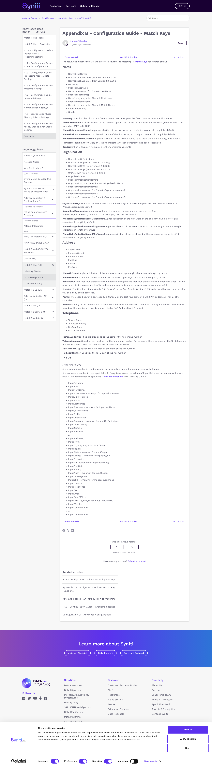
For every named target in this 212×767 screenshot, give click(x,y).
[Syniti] (36, 683)
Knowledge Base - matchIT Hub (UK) (74, 18)
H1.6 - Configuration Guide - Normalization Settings (39, 106)
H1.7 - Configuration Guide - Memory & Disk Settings (38, 116)
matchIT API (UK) (32, 305)
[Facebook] (63, 530)
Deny (188, 748)
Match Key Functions (112, 376)
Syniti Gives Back (161, 704)
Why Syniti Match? (33, 168)
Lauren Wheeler (78, 41)
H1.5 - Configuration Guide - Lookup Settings (39, 96)
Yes (117, 547)
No (132, 547)
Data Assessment (74, 685)
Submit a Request (90, 6)
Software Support (30, 18)
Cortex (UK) (30, 258)
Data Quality (71, 702)
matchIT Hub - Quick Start (38, 44)
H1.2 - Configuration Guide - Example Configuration (39, 65)
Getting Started (33, 271)
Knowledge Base (34, 277)
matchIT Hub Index (34, 37)
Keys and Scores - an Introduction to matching (89, 598)
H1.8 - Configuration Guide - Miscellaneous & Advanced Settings (39, 126)
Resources (55, 6)
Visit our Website (77, 653)
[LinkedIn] (72, 530)
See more (29, 136)
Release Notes (31, 162)
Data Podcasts (116, 713)
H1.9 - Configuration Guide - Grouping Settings (88, 606)
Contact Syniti (160, 713)
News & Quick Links (34, 155)
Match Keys (141, 61)
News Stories (115, 699)
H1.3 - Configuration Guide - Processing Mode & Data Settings (39, 75)
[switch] (83, 761)
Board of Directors (162, 699)
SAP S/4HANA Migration (77, 707)
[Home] (34, 6)
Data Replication (73, 712)
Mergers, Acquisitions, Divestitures (76, 696)
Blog (110, 690)
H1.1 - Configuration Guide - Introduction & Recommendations (38, 53)
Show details (150, 761)
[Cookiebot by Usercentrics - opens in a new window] (18, 761)
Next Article (178, 57)
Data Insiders (105, 653)
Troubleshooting (33, 283)
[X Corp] (68, 530)
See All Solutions (73, 721)
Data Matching (48, 18)
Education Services (118, 709)
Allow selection (188, 739)
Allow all (188, 729)
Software (71, 6)
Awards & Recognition (164, 709)
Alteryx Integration (33, 226)
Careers (156, 690)
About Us (157, 685)
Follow (181, 43)
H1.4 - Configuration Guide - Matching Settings (39, 87)
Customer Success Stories (122, 685)
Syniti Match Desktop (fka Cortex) (37, 181)
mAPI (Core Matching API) (37, 243)
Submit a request (137, 561)
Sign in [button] (182, 6)
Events (111, 704)
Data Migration (72, 690)
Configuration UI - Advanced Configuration (86, 614)
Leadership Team (161, 694)
